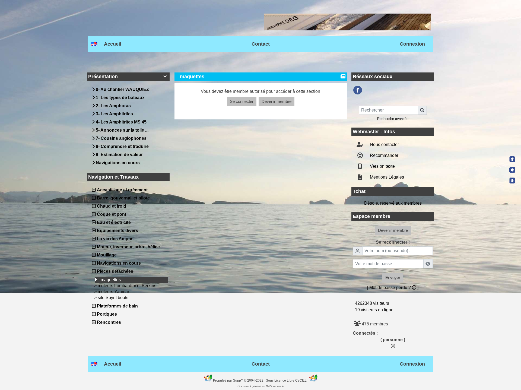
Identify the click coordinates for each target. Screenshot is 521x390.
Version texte (382, 171)
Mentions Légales (386, 182)
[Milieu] (512, 170)
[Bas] (512, 180)
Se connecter (241, 106)
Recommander (383, 160)
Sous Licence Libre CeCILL (286, 385)
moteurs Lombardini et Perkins (127, 290)
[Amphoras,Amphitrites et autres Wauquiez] (357, 95)
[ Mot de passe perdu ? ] (392, 292)
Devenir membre (276, 106)
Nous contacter (384, 149)
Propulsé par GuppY (228, 385)
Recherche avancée (392, 124)
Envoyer (392, 282)
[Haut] (512, 159)
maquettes (111, 284)
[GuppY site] (208, 385)
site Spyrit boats (113, 302)
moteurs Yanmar (113, 296)
